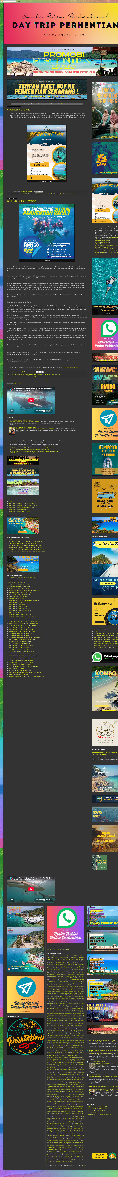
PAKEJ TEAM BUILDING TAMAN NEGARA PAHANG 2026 (25, 672)
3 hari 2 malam (72, 989)
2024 (58, 989)
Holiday (66, 1033)
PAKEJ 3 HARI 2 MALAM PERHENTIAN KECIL (67, 1055)
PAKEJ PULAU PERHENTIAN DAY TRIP (20, 615)
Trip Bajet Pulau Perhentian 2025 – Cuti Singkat (63, 1151)
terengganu (52, 1148)
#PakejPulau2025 (80, 967)
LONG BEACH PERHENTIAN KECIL (19, 596)
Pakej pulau (56, 1084)
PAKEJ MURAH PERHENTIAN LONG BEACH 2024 (23, 656)
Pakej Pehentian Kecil (52, 1079)
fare (83, 1025)
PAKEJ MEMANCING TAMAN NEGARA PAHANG (23, 666)
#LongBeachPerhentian (61, 964)
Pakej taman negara (64, 1101)
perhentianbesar (61, 1121)
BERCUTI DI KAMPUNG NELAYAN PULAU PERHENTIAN (25, 541)
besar (56, 996)
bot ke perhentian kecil (76, 1000)
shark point (68, 1133)
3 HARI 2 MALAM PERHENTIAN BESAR (20, 633)
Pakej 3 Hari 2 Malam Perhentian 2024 (62, 1054)
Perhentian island (79, 1110)
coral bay (14, 193)
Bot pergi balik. (55, 1001)
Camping (49, 1005)
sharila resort (63, 1133)
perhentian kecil (79, 1113)
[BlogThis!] (37, 191)
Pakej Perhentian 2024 (65, 1081)
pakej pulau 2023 (64, 1084)
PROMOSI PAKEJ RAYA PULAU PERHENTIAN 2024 (69, 1123)
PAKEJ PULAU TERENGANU (74, 1093)
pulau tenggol (72, 1130)
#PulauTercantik (50, 979)
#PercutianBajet (80, 974)
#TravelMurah (81, 984)
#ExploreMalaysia (80, 959)
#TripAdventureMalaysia (52, 986)
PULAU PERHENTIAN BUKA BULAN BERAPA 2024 (23, 623)
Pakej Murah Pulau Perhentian (63, 1076)
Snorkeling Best (80, 1135)
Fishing (58, 1028)
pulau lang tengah (66, 1125)
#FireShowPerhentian (51, 961)
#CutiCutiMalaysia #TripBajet (68, 957)
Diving (68, 1025)
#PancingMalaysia (61, 974)
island (48, 1035)
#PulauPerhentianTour (16, 453)
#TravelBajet (73, 984)
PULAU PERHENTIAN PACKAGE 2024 (19, 641)
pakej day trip (65, 1062)
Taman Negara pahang (65, 1142)
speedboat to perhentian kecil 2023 (67, 1140)
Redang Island (59, 1132)
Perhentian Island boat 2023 (53, 1111)
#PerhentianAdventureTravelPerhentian (20, 451)
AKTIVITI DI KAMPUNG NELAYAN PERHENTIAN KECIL (25, 548)
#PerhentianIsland (60, 976)
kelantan (76, 1040)
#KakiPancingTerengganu (78, 962)
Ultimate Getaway (75, 1159)
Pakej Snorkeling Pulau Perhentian (19, 110)
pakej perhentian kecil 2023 (64, 1082)
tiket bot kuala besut (55, 1149)
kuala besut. (20, 193)
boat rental (58, 998)
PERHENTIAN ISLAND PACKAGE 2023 (70, 1111)
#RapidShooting (58, 979)
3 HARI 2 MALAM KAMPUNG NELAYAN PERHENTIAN (24, 637)
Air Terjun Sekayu (56, 993)
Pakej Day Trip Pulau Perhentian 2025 (71, 1064)
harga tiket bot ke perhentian (57, 1033)
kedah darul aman (69, 1040)
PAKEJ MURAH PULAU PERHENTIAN (19, 611)
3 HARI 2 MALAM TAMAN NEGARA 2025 (20, 662)
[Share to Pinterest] (42, 191)
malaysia (67, 1047)
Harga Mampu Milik (54, 1030)
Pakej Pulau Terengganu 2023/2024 (64, 1094)
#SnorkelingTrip (64, 983)
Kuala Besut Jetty (70, 1042)
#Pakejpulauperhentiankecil (35, 448)
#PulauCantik (68, 976)
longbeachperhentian (59, 1047)
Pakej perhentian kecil (52, 1082)
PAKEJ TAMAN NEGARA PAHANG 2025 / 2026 (22, 427)
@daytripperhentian (15, 441)
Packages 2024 (55, 1050)
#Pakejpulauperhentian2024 (46, 446)
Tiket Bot (67, 1147)
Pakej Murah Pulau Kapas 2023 (68, 1074)
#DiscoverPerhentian (37, 451)
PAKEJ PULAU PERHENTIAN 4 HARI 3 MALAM (22, 625)
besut (59, 996)
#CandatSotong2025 (71, 955)
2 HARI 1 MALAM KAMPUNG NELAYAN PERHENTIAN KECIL (26, 552)
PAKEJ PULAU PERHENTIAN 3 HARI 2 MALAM (22, 617)
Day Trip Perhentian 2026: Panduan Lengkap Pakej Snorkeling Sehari (63, 1015)
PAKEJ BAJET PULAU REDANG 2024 (19, 511)
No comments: (30, 371)
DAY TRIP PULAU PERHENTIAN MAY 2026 (63, 1020)
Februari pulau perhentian (53, 1027)
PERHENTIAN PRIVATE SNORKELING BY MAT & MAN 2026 (26, 676)
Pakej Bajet (68, 1057)
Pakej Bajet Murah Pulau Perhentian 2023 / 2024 (68, 1059)
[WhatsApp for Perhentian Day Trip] (112, 1156)
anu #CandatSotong (69, 993)
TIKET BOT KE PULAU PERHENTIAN (19, 643)
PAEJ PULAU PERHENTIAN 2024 (66, 1050)
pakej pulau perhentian (30, 193)
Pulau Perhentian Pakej (55, 1130)
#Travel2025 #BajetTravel (62, 984)
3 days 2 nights (63, 989)
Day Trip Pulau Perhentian (18, 374)
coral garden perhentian (53, 1008)
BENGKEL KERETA (93, 1113)
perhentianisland (71, 1121)
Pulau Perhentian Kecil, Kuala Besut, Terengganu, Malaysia (28, 376)
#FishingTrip (59, 961)
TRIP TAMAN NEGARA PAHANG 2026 (19, 670)
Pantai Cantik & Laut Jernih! (70, 1104)
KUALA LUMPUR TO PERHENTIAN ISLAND (21, 639)
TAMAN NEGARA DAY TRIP (97, 1062)
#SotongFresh (73, 983)
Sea (58, 1133)
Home (46, 380)
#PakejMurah (64, 967)
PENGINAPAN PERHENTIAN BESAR (19, 588)
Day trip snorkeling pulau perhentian (57, 1023)
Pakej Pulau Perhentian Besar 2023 (63, 1089)
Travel (50, 1151)
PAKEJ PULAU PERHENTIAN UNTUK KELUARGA (22, 621)
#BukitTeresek (63, 955)
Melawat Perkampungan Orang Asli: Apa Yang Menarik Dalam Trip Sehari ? (36, 428)
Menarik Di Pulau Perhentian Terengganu (57, 1049)
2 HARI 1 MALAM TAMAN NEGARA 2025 (20, 660)
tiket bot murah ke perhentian (68, 1149)
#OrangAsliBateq (80, 966)
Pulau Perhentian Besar (77, 1127)
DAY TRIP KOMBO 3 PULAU (16, 598)
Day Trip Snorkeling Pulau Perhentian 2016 (21, 201)
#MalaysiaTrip (71, 964)
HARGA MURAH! (63, 1030)
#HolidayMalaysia (51, 962)
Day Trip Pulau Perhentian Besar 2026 (66, 1018)
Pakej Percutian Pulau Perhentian (33, 374)
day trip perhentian (67, 1013)
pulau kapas (57, 1125)
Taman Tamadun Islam (76, 1142)
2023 (54, 989)
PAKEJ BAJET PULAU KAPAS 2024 (18, 509)
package (49, 1050)
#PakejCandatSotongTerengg (53, 967)
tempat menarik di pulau (78, 1145)
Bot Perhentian (62, 1001)
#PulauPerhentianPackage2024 (18, 448)
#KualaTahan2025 (51, 964)
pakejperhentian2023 (73, 1103)
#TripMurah (71, 988)
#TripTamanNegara (78, 988)
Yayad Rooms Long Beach (67, 1161)
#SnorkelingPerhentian (78, 981)
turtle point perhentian (65, 1159)
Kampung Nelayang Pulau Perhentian (55, 1040)
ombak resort (81, 1049)
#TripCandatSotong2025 (61, 988)
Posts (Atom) (18, 383)
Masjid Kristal (80, 1047)
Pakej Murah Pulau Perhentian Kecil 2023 (58, 1077)
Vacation (82, 1159)
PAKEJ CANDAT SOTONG (16, 668)
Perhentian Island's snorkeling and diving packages (63, 1113)
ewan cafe (73, 1025)
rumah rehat (81, 1132)
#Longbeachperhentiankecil (17, 449)
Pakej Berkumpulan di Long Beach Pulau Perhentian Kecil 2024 (69, 1060)
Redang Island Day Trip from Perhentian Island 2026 (103, 1053)
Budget (82, 1003)
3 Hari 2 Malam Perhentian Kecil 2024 (18, 650)
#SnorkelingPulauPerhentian (53, 983)
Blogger (84, 1165)
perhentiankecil (80, 1121)
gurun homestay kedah (76, 1028)
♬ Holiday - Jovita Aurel (29, 453)
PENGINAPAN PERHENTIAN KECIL (19, 594)
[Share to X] (38, 191)
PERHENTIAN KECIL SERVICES (67, 1115)
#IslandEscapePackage (42, 449)
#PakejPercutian (71, 967)
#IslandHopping (60, 962)
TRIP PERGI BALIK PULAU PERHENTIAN (64, 1156)
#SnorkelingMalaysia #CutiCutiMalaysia (58, 981)
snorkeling (71, 193)
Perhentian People (80, 1115)
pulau (83, 1123)
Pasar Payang (81, 1104)
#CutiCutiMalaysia (52, 957)
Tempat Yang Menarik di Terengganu (63, 1145)
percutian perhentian (79, 1106)
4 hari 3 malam (80, 991)
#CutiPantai (81, 957)
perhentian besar (72, 1108)
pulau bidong (50, 1125)
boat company (53, 998)
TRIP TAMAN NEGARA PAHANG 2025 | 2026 (102, 1040)
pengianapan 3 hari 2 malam (67, 1106)
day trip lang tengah (75, 1011)
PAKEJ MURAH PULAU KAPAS (17, 604)
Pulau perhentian (52, 1127)
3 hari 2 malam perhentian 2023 (68, 991)
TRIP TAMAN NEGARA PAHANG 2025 (20, 420)
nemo (73, 1049)
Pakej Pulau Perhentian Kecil (43, 193)
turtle (57, 1159)
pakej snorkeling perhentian (69, 1096)
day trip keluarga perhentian (62, 1011)
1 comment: (29, 191)
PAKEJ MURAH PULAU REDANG (18, 606)
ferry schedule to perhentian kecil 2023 (71, 1027)
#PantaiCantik (71, 974)
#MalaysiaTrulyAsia (79, 964)
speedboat (55, 1140)
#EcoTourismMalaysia (68, 959)
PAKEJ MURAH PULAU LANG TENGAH (20, 609)
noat (76, 1049)
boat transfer (67, 1000)
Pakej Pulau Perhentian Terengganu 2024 (57, 1093)
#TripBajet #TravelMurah (69, 986)
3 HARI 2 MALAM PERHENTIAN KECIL (20, 635)
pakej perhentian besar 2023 (77, 1081)
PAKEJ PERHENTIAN (55, 1081)
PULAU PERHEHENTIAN (78, 1125)
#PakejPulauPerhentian (33, 446)
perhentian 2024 (64, 1108)
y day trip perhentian (56, 1161)
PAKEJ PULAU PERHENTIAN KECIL (19, 602)
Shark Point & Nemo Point (78, 1133)
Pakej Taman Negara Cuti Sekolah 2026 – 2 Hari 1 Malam (24, 421)
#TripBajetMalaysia (79, 986)
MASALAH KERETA (94, 1075)
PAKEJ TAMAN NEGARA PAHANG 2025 (20, 658)
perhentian (49, 1108)
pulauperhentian (51, 1132)
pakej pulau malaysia (75, 1084)
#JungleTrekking (68, 962)
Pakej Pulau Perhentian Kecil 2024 (76, 1091)
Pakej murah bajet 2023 (75, 1069)
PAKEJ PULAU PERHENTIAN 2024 (18, 627)
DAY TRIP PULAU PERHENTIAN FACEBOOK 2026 (23, 578)
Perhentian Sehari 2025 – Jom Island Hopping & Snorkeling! (64, 1118)
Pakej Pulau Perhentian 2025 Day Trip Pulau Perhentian (64, 1088)
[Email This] (35, 191)
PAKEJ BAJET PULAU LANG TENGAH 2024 (21, 507)
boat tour (61, 1000)
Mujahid (69, 1049)
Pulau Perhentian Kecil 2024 (65, 1128)
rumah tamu (49, 1133)
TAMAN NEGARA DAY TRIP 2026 (18, 674)
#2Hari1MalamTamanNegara (53, 955)
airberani (63, 993)
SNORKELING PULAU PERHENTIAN (19, 586)
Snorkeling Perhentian (65, 1139)
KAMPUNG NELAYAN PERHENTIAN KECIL (21, 652)
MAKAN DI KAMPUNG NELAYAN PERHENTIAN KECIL (24, 546)
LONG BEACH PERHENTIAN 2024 (69, 1045)
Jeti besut (66, 1037)
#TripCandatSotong (51, 988)
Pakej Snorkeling (77, 1094)
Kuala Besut (62, 1042)
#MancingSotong (50, 966)
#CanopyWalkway (80, 955)
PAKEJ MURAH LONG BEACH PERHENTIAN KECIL (23, 600)
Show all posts (65, 104)
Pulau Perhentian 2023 (65, 1127)
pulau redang (64, 1130)
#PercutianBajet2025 (51, 976)
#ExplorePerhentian (30, 449)
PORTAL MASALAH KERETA (96, 1110)
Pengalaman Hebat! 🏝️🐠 (53, 1106)
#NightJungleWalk (65, 966)
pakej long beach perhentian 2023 (65, 1067)
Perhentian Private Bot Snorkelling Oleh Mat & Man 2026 (60, 1116)
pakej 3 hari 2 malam (66, 1052)
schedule (55, 1133)
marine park (74, 1047)
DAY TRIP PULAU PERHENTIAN (97, 1106)
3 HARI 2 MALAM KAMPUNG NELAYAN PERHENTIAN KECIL (26, 550)
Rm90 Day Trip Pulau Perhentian (70, 1132)
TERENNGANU (61, 1147)
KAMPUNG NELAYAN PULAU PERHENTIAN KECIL (23, 543)
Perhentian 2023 (56, 1108)
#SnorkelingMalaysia (77, 979)
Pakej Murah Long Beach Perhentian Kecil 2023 (58, 1072)
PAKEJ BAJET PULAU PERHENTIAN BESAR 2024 (22, 503)
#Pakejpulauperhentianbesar (50, 448)
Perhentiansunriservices (52, 1123)
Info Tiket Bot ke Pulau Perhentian (76, 1033)
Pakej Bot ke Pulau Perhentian (54, 1062)
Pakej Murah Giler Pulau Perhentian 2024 (74, 1071)
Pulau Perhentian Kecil (52, 1128)
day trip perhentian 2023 (78, 1013)
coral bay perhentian (79, 1006)
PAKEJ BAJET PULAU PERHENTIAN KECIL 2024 (22, 505)
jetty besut (71, 1037)
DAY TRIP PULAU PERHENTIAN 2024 (19, 592)
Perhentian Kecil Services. (71, 367)
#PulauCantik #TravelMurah (77, 976)
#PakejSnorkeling (50, 974)
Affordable (49, 993)
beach (70, 994)
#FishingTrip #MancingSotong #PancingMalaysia (73, 961)
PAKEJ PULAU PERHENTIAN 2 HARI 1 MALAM (22, 619)
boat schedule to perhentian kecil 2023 (70, 998)
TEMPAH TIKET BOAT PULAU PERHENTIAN (21, 631)
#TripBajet (60, 986)
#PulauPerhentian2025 (65, 978)
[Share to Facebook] (40, 191)
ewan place (79, 1025)
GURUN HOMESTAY (14, 613)
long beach (57, 1045)
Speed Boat (49, 1140)
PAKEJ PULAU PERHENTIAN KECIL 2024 (20, 629)
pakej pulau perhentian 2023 (63, 1086)
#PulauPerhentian (51, 978)
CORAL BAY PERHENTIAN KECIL (18, 654)
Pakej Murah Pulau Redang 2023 (76, 1077)
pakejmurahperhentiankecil (61, 1103)
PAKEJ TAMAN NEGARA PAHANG (18, 584)
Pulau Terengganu (80, 1130)
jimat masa (76, 1037)
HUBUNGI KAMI (13, 580)
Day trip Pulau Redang (79, 1020)
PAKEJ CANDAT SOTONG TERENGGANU (20, 664)
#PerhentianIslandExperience (50, 451)
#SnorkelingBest (66, 979)
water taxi (49, 1161)
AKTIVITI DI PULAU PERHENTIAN (18, 582)
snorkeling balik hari (71, 1135)
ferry (60, 1027)
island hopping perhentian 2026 (58, 1035)
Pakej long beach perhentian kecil (62, 1069)
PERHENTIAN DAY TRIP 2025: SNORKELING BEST (62, 1110)
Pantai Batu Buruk (59, 1104)
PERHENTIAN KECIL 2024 (53, 1115)
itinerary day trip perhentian (73, 1035)
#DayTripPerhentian (53, 959)
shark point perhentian (52, 1135)
